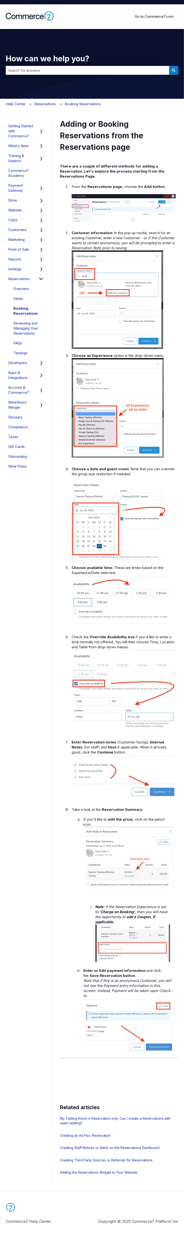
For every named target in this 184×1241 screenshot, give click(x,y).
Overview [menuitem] (21, 288)
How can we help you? (47, 58)
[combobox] (87, 70)
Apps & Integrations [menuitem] (18, 375)
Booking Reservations (83, 104)
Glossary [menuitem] (15, 417)
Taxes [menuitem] (13, 437)
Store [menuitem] (12, 200)
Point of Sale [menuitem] (18, 249)
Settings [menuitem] (15, 269)
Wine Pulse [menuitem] (17, 466)
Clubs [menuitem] (12, 220)
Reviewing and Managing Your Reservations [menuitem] (25, 328)
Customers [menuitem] (17, 229)
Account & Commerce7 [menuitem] (18, 390)
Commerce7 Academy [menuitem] (18, 173)
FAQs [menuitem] (17, 343)
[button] (41, 126)
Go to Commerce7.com (154, 16)
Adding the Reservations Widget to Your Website (98, 1172)
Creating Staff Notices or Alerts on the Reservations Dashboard (110, 1148)
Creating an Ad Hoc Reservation (85, 1135)
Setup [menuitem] (18, 298)
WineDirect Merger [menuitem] (17, 405)
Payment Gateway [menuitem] (15, 188)
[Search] (173, 70)
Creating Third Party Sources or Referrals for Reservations (106, 1160)
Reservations (45, 104)
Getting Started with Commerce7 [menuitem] (20, 131)
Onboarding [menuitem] (17, 456)
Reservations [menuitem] (19, 279)
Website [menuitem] (15, 210)
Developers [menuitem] (17, 362)
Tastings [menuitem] (20, 353)
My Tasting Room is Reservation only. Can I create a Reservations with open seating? (115, 1120)
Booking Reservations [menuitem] (25, 311)
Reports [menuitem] (14, 259)
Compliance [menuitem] (18, 427)
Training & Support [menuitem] (16, 158)
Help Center (16, 104)
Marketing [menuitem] (16, 239)
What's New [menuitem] (18, 146)
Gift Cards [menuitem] (16, 446)
